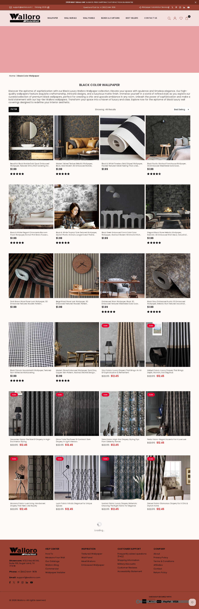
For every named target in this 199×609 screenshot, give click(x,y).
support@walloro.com (28, 577)
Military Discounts (127, 563)
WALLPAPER (52, 18)
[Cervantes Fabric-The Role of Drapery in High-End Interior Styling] (31, 413)
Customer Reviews (127, 567)
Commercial (52, 568)
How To (49, 553)
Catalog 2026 (41, 7)
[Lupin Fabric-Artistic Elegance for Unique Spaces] (76, 477)
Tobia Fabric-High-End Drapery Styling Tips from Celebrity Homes (120, 440)
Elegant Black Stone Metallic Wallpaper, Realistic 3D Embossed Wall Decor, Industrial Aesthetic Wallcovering (167, 233)
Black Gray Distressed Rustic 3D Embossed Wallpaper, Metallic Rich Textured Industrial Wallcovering (166, 302)
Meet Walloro (88, 561)
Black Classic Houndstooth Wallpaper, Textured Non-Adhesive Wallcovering (30, 371)
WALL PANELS (89, 18)
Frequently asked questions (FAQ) (132, 555)
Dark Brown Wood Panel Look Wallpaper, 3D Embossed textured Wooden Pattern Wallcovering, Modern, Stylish (29, 302)
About (157, 553)
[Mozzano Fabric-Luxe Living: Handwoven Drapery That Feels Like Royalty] (31, 477)
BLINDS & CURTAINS (110, 18)
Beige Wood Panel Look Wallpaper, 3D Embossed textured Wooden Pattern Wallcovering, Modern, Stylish (72, 302)
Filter (14, 109)
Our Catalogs (52, 561)
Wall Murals (70, 18)
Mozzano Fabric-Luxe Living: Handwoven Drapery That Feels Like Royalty (27, 504)
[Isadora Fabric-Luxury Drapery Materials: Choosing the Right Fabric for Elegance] (122, 477)
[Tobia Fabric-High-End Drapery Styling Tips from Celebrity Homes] (122, 413)
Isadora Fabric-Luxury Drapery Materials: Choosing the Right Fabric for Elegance (119, 504)
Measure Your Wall (55, 557)
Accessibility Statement (130, 571)
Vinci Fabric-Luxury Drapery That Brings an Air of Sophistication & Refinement (122, 371)
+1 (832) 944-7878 (27, 571)
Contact (158, 568)
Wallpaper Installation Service (154, 7)
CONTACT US (150, 18)
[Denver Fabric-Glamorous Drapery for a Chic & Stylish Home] (168, 477)
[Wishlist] (181, 18)
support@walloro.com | (23, 7)
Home (12, 76)
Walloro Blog (52, 565)
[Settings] (175, 18)
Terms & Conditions (164, 561)
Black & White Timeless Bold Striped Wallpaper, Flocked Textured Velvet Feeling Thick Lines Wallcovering (122, 164)
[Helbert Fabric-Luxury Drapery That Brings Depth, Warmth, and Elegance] (168, 344)
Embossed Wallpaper (92, 565)
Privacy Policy (161, 557)
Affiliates (158, 565)
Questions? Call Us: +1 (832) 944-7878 (99, 7)
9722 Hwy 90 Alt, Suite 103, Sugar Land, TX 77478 (24, 563)
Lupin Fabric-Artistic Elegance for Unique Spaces (74, 504)
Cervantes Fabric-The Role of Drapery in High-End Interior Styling (30, 440)
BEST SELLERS (132, 18)
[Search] (169, 18)
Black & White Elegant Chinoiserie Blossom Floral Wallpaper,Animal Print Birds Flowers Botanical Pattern (29, 233)
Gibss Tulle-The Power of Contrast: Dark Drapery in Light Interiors (73, 440)
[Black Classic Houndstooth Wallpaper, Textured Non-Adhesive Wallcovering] (31, 344)
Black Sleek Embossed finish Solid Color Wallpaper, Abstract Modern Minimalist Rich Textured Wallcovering (121, 233)
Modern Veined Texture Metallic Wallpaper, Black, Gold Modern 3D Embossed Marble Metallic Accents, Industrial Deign (74, 164)
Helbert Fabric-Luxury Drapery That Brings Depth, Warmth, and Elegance (165, 371)
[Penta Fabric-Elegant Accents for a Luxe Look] (168, 413)
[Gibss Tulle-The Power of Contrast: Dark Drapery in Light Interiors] (76, 413)
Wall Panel (87, 557)
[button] (187, 18)
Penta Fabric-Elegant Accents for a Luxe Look (166, 439)
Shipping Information (128, 560)
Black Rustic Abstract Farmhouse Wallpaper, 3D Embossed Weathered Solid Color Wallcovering (166, 164)
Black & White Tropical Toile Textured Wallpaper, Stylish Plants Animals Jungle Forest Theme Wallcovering (76, 233)
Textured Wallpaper (91, 553)
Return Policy (160, 572)
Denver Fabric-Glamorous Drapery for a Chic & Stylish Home (167, 504)
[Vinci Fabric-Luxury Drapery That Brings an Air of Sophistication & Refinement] (122, 344)
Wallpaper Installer (55, 572)
